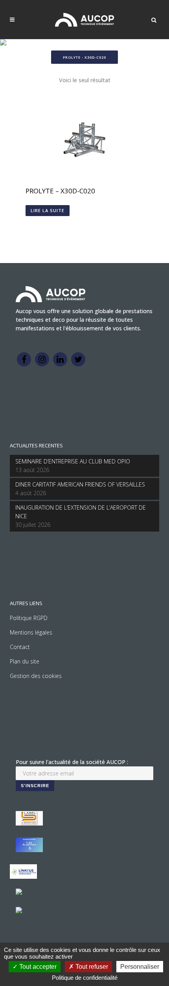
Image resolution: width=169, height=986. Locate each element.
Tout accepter (37, 966)
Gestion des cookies (36, 676)
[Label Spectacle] (29, 823)
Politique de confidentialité (85, 977)
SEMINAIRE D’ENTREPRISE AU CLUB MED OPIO (72, 461)
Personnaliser (139, 966)
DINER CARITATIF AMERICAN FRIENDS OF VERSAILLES (80, 484)
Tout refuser (91, 966)
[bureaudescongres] (19, 892)
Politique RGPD (29, 618)
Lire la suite (47, 210)
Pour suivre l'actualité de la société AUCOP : (72, 762)
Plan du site (24, 661)
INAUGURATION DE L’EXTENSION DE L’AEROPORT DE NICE (80, 512)
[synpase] (19, 911)
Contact (20, 647)
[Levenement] (29, 850)
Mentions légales (31, 632)
